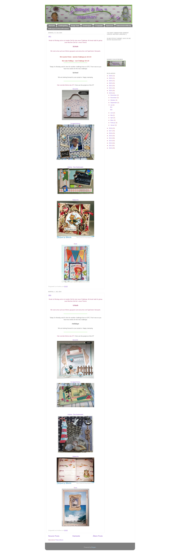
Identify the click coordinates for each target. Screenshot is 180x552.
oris (76, 244)
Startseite (52, 25)
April (111, 117)
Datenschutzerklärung (123, 25)
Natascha (75, 200)
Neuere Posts (53, 536)
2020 (110, 90)
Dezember (113, 95)
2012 (110, 143)
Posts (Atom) (59, 540)
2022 (110, 85)
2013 (110, 140)
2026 (110, 75)
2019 (110, 93)
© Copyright (99, 25)
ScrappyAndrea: (75, 123)
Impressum (109, 25)
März (112, 120)
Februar (113, 122)
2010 (110, 148)
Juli (111, 105)
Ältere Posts (98, 536)
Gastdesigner (87, 25)
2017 (110, 130)
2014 (110, 138)
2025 (110, 78)
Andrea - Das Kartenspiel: (75, 167)
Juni (111, 113)
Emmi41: (75, 89)
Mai (111, 115)
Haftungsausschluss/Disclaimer (58, 28)
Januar (112, 125)
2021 (110, 88)
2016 (110, 133)
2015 (110, 135)
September (113, 102)
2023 (110, 83)
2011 (110, 145)
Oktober (113, 100)
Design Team (75, 25)
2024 (110, 80)
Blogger (93, 547)
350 (49, 295)
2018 (110, 128)
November (113, 97)
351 (49, 37)
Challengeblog (63, 25)
